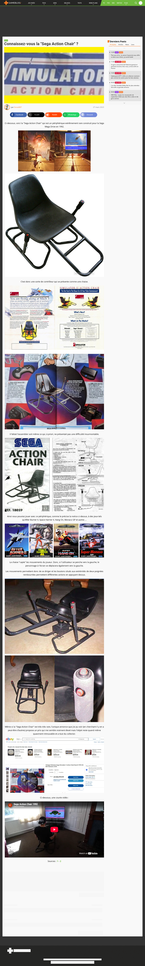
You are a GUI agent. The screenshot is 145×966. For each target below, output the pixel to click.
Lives (132, 44)
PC (104, 3)
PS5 (108, 3)
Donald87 (18, 107)
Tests (80, 3)
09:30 (125, 84)
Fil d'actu (113, 44)
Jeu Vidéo (31, 3)
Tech (44, 3)
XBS (113, 3)
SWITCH (119, 3)
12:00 (125, 54)
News (127, 44)
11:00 (124, 65)
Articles (120, 44)
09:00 (124, 95)
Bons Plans (93, 3)
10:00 (125, 75)
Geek (55, 3)
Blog (6, 40)
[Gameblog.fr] (12, 3)
